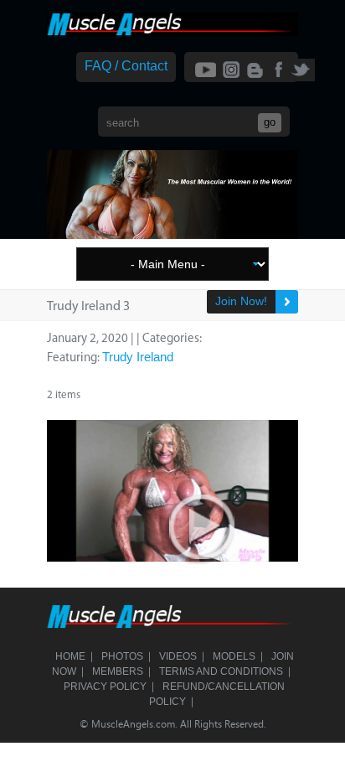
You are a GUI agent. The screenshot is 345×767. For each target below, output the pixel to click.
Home (70, 656)
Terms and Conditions (221, 671)
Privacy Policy (105, 686)
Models (234, 656)
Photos (122, 656)
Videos (178, 656)
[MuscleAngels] (172, 31)
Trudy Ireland (137, 357)
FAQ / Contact (126, 66)
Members (117, 671)
